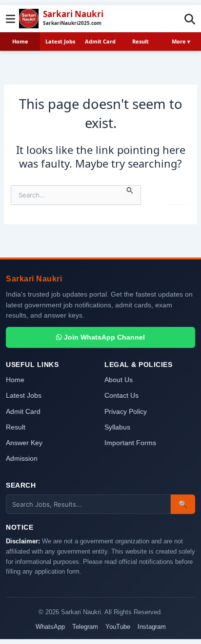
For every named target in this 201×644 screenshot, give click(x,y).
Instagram (152, 626)
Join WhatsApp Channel (103, 337)
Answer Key (24, 443)
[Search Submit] (130, 189)
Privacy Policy (125, 411)
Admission (22, 458)
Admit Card (100, 41)
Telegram (85, 626)
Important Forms (130, 443)
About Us (118, 380)
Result (140, 41)
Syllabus (117, 427)
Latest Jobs (60, 41)
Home (20, 41)
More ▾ (181, 41)
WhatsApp (50, 626)
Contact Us (121, 395)
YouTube (117, 626)
